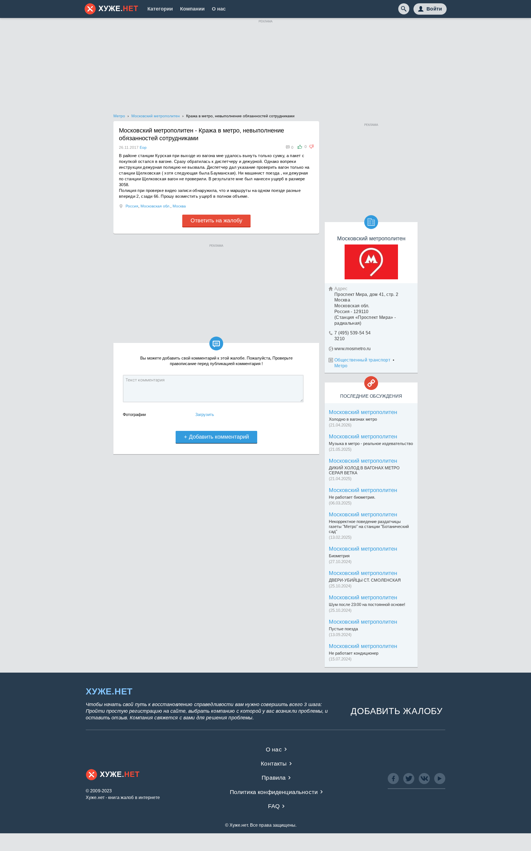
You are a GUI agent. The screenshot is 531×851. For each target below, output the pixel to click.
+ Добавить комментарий (216, 437)
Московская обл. (155, 206)
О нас (219, 9)
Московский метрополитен (363, 412)
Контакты (274, 763)
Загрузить (204, 414)
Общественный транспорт (362, 360)
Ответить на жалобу (216, 220)
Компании (192, 9)
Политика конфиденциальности (274, 792)
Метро (341, 365)
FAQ (274, 806)
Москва (179, 206)
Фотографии (134, 414)
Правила (274, 777)
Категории (160, 9)
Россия (132, 206)
